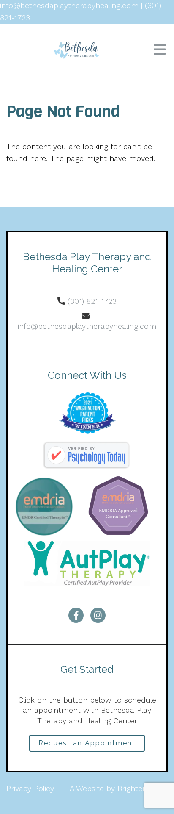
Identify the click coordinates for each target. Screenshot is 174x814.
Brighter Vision (142, 788)
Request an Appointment (87, 743)
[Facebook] (76, 615)
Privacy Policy (30, 788)
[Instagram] (98, 615)
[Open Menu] (160, 50)
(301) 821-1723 (92, 301)
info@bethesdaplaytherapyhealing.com (87, 326)
